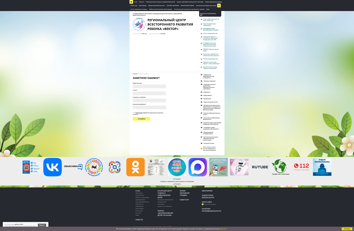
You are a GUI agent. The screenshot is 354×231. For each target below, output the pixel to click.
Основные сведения (209, 81)
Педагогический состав (210, 102)
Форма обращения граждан (213, 2)
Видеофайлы (140, 206)
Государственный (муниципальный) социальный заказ (209, 44)
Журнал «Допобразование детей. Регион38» (190, 2)
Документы (206, 92)
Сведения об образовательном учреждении (208, 76)
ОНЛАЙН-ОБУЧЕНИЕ (173, 5)
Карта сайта (207, 202)
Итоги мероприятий (210, 33)
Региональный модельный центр (206, 5)
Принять (42, 225)
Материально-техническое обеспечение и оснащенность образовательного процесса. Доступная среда (212, 107)
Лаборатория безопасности (156, 5)
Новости (141, 2)
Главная (135, 73)
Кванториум (142, 5)
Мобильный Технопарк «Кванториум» (160, 9)
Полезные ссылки (208, 143)
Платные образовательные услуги (211, 113)
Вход (207, 9)
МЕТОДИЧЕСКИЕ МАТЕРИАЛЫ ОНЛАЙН (210, 29)
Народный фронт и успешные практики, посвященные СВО (210, 38)
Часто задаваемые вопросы (138, 9)
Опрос (137, 215)
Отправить (141, 119)
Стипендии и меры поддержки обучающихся (210, 128)
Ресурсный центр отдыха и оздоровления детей (160, 2)
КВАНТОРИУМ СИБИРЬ (187, 5)
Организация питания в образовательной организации (210, 138)
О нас (135, 2)
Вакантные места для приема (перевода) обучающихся (212, 123)
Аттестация (139, 211)
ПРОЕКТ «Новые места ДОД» (211, 50)
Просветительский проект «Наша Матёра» (211, 62)
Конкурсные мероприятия (165, 200)
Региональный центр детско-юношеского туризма (189, 9)
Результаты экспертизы (165, 206)
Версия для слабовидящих (208, 13)
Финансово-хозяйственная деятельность (211, 118)
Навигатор (133, 5)
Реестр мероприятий (210, 59)
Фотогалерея (139, 208)
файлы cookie (19, 224)
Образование (207, 95)
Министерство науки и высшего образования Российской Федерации (209, 148)
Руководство (207, 99)
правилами (139, 113)
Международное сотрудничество (208, 133)
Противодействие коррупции (209, 24)
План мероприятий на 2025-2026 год (211, 19)
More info (223, 229)
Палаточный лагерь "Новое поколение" (210, 67)
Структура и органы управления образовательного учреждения (209, 86)
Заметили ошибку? (210, 204)
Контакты (138, 213)
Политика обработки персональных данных (211, 54)
